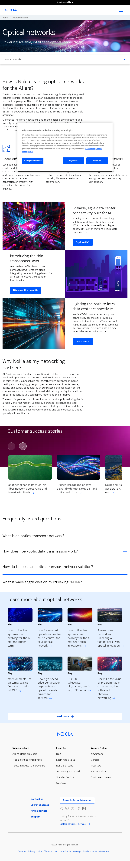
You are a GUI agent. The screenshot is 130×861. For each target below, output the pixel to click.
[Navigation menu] (122, 10)
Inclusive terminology (70, 851)
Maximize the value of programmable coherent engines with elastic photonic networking (109, 688)
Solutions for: (21, 748)
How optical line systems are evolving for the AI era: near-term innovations (79, 638)
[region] (65, 147)
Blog (58, 753)
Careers (95, 759)
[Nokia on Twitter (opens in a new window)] (72, 808)
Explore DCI (83, 242)
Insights (60, 748)
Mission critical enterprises (27, 759)
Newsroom (97, 753)
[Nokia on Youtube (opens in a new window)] (66, 808)
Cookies (22, 851)
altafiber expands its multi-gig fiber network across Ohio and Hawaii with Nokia (27, 488)
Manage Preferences (33, 160)
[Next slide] (23, 446)
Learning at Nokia (66, 759)
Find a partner (39, 810)
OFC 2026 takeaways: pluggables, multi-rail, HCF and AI (79, 684)
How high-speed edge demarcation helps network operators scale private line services (49, 688)
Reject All (73, 160)
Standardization (65, 777)
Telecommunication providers (29, 765)
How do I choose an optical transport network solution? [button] (48, 566)
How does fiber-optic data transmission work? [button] (40, 551)
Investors (96, 765)
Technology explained (68, 771)
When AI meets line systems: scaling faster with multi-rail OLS (20, 684)
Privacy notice (35, 851)
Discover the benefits (25, 290)
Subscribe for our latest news (77, 800)
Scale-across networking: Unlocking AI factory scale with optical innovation (109, 638)
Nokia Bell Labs (64, 765)
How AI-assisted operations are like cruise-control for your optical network (49, 638)
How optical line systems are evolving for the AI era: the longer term (19, 638)
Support (35, 816)
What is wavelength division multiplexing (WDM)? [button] (42, 582)
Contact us (37, 799)
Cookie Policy (90, 149)
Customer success (101, 777)
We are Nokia (99, 748)
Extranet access (40, 805)
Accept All (97, 160)
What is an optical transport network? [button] (33, 535)
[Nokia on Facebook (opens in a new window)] (78, 808)
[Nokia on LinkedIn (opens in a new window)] (84, 808)
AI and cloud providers (25, 753)
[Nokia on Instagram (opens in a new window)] (61, 808)
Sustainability (98, 771)
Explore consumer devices (72, 824)
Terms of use (50, 851)
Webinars (61, 783)
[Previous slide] (11, 446)
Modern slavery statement (96, 851)
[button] (65, 716)
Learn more (83, 341)
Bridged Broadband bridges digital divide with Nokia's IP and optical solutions (77, 488)
